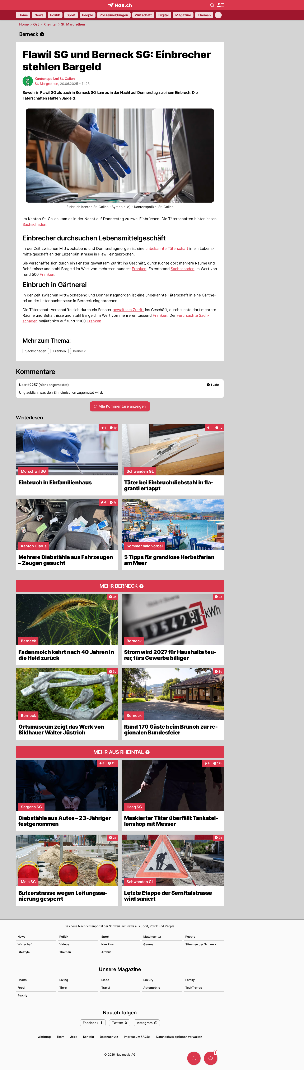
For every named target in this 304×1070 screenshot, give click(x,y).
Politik (63, 936)
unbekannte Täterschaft (166, 248)
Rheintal (49, 24)
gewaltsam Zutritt (128, 310)
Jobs (73, 1036)
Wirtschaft (25, 944)
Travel (105, 987)
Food (21, 987)
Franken (139, 269)
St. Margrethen (73, 24)
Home (24, 24)
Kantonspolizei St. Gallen (55, 79)
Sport (105, 936)
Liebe (105, 980)
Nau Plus (107, 944)
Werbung (44, 1036)
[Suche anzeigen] (212, 5)
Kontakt (88, 1036)
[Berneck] (120, 34)
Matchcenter (152, 936)
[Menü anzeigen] (220, 5)
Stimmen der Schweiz (200, 944)
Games (148, 944)
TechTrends (193, 987)
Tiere (63, 987)
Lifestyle (24, 952)
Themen (65, 952)
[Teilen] (194, 1058)
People (190, 936)
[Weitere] (218, 15)
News (21, 936)
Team (60, 1036)
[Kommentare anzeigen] (210, 1058)
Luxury (148, 980)
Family (190, 980)
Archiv (106, 952)
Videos (64, 944)
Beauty (22, 995)
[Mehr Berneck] (120, 586)
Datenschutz (109, 1036)
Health (22, 980)
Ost (36, 24)
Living (63, 980)
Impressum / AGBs (137, 1036)
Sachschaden (34, 224)
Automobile (151, 987)
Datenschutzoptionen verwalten (179, 1036)
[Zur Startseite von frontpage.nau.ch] (120, 5)
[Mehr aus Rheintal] (120, 752)
